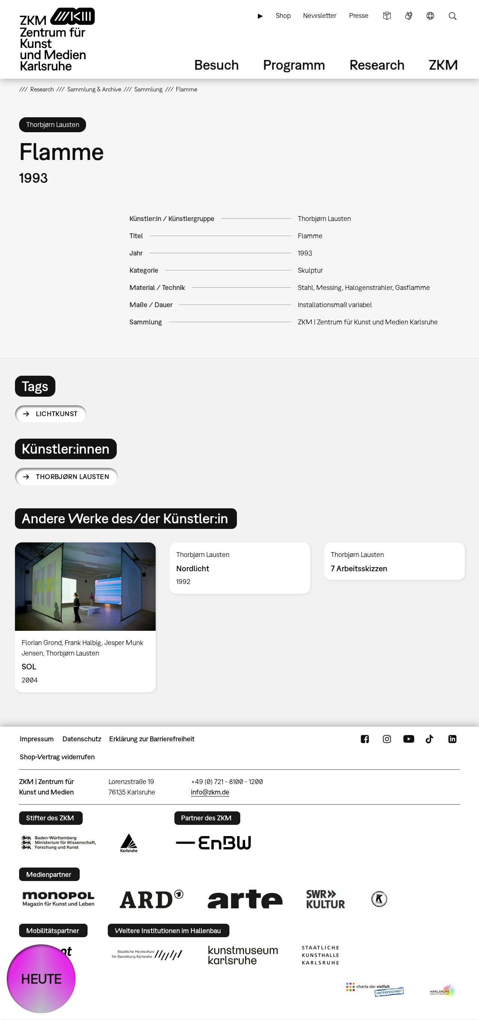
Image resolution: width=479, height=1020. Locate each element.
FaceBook (364, 739)
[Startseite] (67, 39)
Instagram (386, 739)
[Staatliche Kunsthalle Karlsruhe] (320, 955)
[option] (85, 617)
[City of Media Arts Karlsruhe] (443, 991)
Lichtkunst (57, 414)
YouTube (408, 739)
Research (377, 65)
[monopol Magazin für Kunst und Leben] (58, 899)
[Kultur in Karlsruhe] (378, 899)
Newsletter (319, 15)
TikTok (430, 739)
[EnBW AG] (213, 843)
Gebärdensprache (408, 16)
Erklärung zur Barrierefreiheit (152, 739)
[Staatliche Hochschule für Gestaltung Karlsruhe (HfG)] (147, 955)
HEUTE (41, 979)
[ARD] (151, 899)
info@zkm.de (210, 792)
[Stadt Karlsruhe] (129, 842)
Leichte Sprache (386, 16)
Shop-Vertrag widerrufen (57, 757)
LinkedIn (452, 739)
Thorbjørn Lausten (72, 477)
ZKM (443, 65)
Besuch (216, 65)
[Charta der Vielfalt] (374, 991)
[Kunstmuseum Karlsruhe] (243, 955)
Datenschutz (81, 739)
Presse (359, 15)
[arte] (245, 899)
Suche (452, 16)
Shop (283, 15)
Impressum (37, 739)
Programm (294, 65)
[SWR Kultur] (325, 899)
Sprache (430, 16)
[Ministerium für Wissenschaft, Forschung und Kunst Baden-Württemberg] (58, 843)
